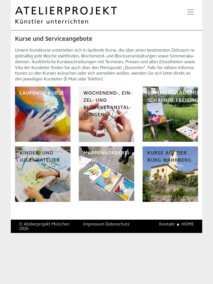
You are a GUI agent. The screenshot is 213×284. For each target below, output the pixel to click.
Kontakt (167, 224)
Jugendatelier (40, 160)
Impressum (93, 224)
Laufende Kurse (42, 93)
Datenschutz (117, 224)
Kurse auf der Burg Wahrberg (169, 156)
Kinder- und (36, 152)
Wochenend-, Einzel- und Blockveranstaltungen (107, 104)
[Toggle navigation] (190, 12)
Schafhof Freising (173, 100)
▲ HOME (185, 224)
